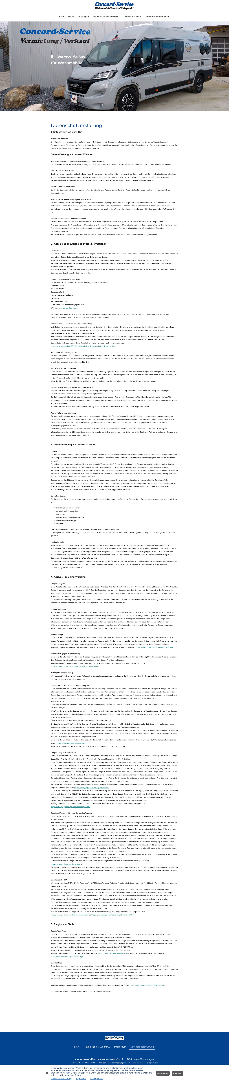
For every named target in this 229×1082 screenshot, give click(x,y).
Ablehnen (177, 1073)
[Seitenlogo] (114, 6)
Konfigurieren (96, 1078)
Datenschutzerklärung (61, 1078)
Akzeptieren (163, 1073)
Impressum (81, 1078)
